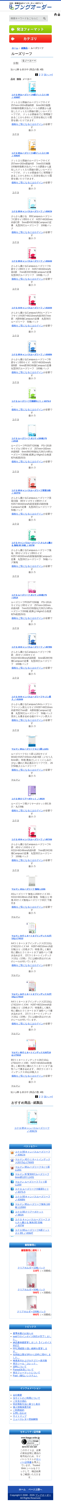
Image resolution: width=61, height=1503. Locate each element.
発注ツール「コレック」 (25, 1363)
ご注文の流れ (20, 1401)
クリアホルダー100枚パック (31, 1311)
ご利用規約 (18, 1410)
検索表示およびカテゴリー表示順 (30, 1360)
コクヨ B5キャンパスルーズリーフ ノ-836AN (31, 261)
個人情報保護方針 (22, 1407)
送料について (20, 1366)
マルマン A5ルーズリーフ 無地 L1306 (28, 889)
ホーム (55, 14)
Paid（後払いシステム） (25, 1375)
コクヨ (15, 134)
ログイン (59, 14)
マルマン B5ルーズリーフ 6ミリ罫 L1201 (30, 749)
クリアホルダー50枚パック (31, 1289)
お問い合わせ (20, 1413)
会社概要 (17, 1395)
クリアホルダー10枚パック (31, 1268)
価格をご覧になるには (22, 124)
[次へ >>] (48, 74)
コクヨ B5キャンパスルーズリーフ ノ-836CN (31, 211)
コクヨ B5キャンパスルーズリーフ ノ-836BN (31, 354)
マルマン (15, 780)
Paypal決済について (23, 1369)
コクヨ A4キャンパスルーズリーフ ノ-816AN (31, 308)
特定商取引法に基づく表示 (26, 1404)
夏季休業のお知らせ (23, 1333)
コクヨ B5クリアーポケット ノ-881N (28, 799)
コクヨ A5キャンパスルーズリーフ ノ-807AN (31, 839)
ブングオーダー (43, 1495)
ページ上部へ (35, 1489)
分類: (16, 63)
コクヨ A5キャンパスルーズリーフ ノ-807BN (31, 647)
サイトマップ (20, 1416)
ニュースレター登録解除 (25, 1419)
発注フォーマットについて (26, 1372)
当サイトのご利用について (26, 1398)
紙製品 (24, 48)
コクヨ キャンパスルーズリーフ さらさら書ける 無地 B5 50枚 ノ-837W (32, 1222)
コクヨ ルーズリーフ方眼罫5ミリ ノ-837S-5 (31, 401)
